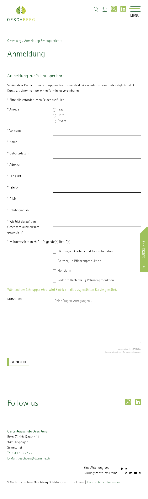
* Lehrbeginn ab (18, 210)
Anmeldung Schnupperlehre (43, 41)
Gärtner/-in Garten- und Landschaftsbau (85, 252)
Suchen (96, 9)
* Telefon (13, 188)
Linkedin (123, 9)
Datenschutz (95, 483)
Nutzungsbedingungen (131, 352)
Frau (61, 110)
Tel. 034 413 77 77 (19, 453)
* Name (12, 142)
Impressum (114, 483)
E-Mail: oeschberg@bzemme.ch (28, 459)
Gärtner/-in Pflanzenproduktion (79, 261)
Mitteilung (14, 299)
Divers (62, 121)
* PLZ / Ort (14, 176)
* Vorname (14, 131)
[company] (20, 13)
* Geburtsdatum (18, 154)
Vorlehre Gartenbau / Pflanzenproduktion (86, 280)
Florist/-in (64, 271)
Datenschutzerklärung (113, 352)
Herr (61, 115)
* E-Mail (12, 199)
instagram (114, 9)
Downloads (104, 9)
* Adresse (13, 165)
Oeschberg (14, 41)
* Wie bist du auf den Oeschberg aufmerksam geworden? (23, 227)
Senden (18, 362)
